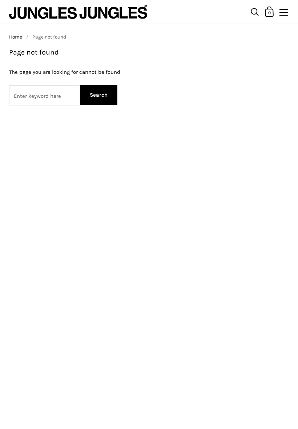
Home (15, 37)
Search (99, 95)
